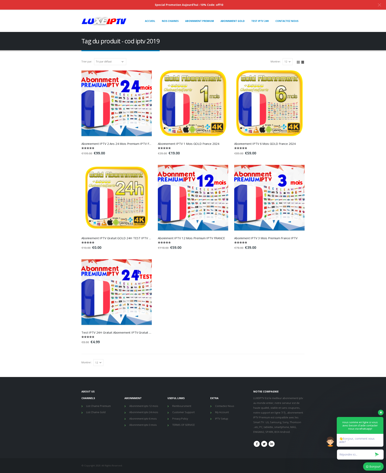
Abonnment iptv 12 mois (143, 406)
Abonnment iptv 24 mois (143, 412)
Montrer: (276, 61)
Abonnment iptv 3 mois (143, 425)
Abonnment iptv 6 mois (143, 418)
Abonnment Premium (199, 21)
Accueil (150, 21)
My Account (222, 412)
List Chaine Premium (98, 406)
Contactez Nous (224, 406)
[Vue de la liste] (303, 61)
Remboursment (181, 406)
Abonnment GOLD (233, 21)
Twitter (264, 444)
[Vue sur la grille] (298, 61)
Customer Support (183, 412)
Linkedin (272, 444)
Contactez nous (286, 21)
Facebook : (257, 444)
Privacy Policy (180, 418)
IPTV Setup (221, 418)
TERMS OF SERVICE (183, 425)
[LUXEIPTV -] (103, 21)
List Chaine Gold (96, 412)
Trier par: (86, 61)
